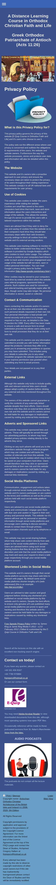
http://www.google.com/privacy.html (32, 271)
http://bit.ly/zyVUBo (13, 587)
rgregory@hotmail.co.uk (16, 678)
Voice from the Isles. (14, 732)
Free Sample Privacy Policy (17, 624)
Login (50, 795)
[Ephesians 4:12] (15, 697)
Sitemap (16, 795)
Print (8, 795)
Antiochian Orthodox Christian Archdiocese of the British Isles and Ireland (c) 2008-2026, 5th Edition (16, 804)
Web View (48, 798)
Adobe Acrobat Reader (29, 714)
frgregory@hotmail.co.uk (14, 854)
